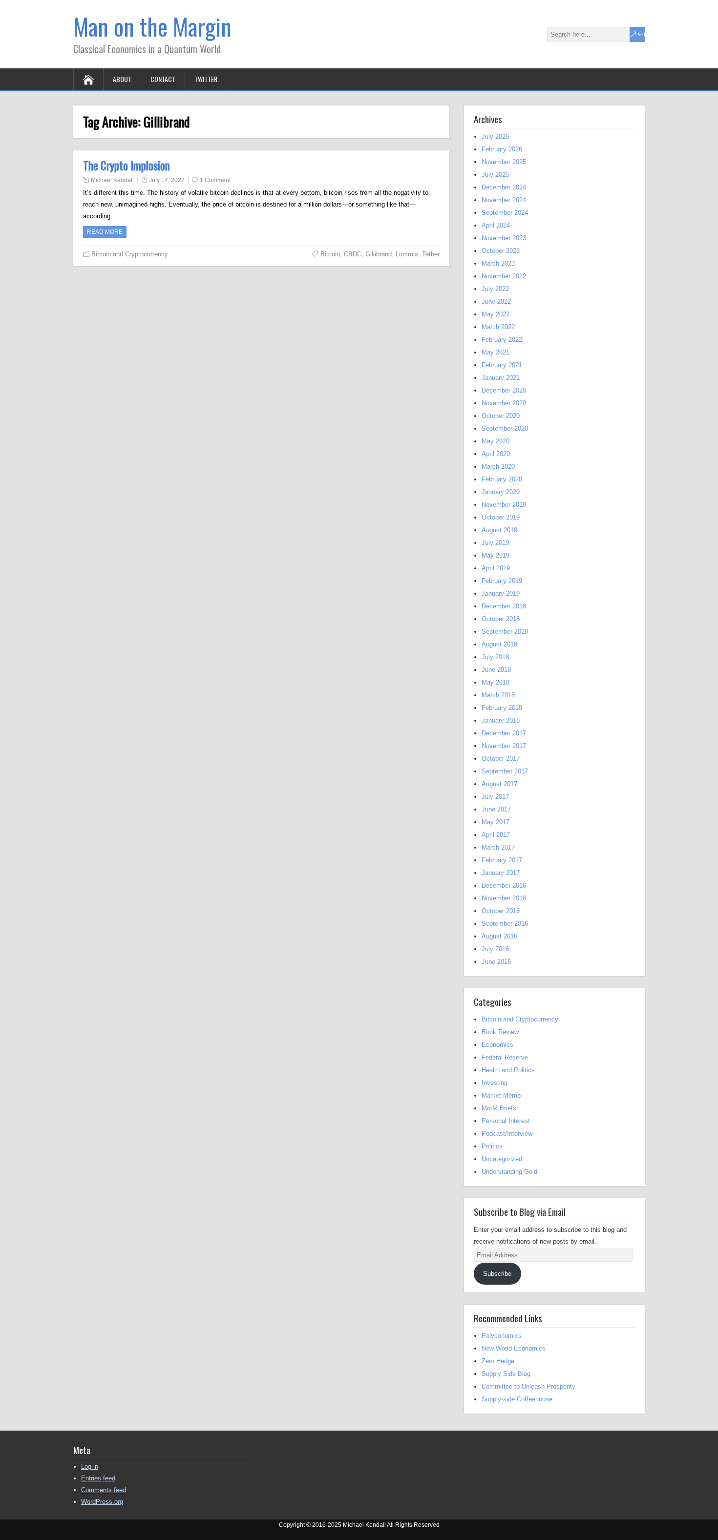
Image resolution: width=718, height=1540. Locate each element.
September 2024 (505, 212)
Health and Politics (508, 1070)
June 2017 (496, 809)
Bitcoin (330, 254)
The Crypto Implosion (126, 165)
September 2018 (505, 631)
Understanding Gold (509, 1171)
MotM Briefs (499, 1108)
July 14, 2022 (167, 180)
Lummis (407, 254)
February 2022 (502, 339)
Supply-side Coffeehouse (517, 1399)
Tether (431, 254)
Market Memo (501, 1095)
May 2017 (495, 822)
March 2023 (498, 263)
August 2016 (499, 936)
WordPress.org (102, 1501)
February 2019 (502, 580)
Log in (89, 1466)
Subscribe (497, 1273)
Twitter (205, 79)
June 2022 (496, 301)
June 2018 (496, 669)
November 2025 (504, 162)
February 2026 (502, 149)
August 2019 (499, 530)
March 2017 (498, 847)
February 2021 (502, 365)
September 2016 (505, 923)
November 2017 (504, 745)
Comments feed (103, 1490)
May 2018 (495, 682)
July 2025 (495, 174)
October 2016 (501, 911)
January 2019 (501, 593)
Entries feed (98, 1478)
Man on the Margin (152, 26)
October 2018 (501, 619)
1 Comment (215, 180)
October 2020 (501, 415)
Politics (492, 1146)
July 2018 (495, 657)
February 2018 (502, 707)
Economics (497, 1044)
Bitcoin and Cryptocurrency (129, 254)
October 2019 (501, 517)
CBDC (352, 254)
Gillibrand (378, 254)
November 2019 (504, 504)
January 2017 (501, 872)
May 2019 (495, 555)
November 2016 (504, 898)
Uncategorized (502, 1159)
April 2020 (496, 454)
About (122, 79)
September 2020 (505, 428)
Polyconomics (502, 1335)
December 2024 (504, 187)
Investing (494, 1082)
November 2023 (504, 238)
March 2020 (498, 466)
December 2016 (504, 885)
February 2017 (502, 860)
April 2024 (496, 225)
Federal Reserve (505, 1057)
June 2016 (496, 961)
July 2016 (495, 949)
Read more (105, 232)
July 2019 (495, 542)
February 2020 (502, 479)
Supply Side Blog (506, 1373)
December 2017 (504, 733)
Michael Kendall (112, 180)
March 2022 (498, 327)
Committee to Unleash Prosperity (528, 1386)
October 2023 (501, 250)
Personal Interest (506, 1120)
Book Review (500, 1032)
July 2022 (495, 288)
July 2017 (495, 796)
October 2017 (501, 758)
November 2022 (504, 276)
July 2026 (495, 136)
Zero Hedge (498, 1361)
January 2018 (501, 720)
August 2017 (499, 784)
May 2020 (495, 441)
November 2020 (504, 403)
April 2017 (496, 834)
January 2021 (501, 377)
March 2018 (498, 695)
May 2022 (495, 314)
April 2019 (496, 568)
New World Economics (514, 1348)
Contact (162, 79)
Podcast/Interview (507, 1133)
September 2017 (505, 771)
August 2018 (499, 644)
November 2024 (504, 200)
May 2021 (495, 352)
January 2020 (501, 492)
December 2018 (504, 606)
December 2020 (504, 390)
